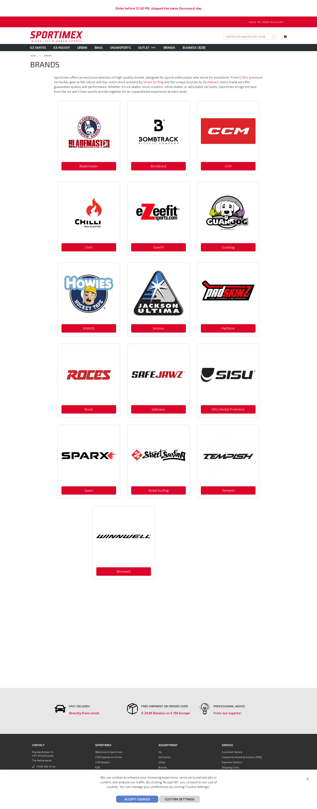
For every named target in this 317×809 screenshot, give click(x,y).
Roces (88, 409)
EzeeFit (158, 247)
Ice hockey (164, 757)
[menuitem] (40, 47)
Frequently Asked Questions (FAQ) (242, 757)
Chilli (89, 247)
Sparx (89, 490)
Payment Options (232, 762)
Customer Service (232, 751)
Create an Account (272, 22)
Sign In (252, 22)
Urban (161, 762)
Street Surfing (153, 82)
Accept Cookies (137, 799)
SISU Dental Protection (228, 409)
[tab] (158, 47)
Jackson (158, 328)
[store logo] (56, 36)
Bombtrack (211, 82)
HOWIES (89, 328)
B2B (97, 767)
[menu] (158, 47)
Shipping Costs (230, 767)
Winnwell (123, 571)
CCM (228, 166)
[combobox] (250, 37)
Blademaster (88, 166)
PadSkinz (228, 328)
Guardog (228, 247)
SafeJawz (158, 409)
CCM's (243, 77)
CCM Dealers (102, 762)
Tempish (228, 490)
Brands (162, 767)
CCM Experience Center (108, 757)
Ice (160, 751)
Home (33, 55)
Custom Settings (179, 799)
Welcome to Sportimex (108, 751)
